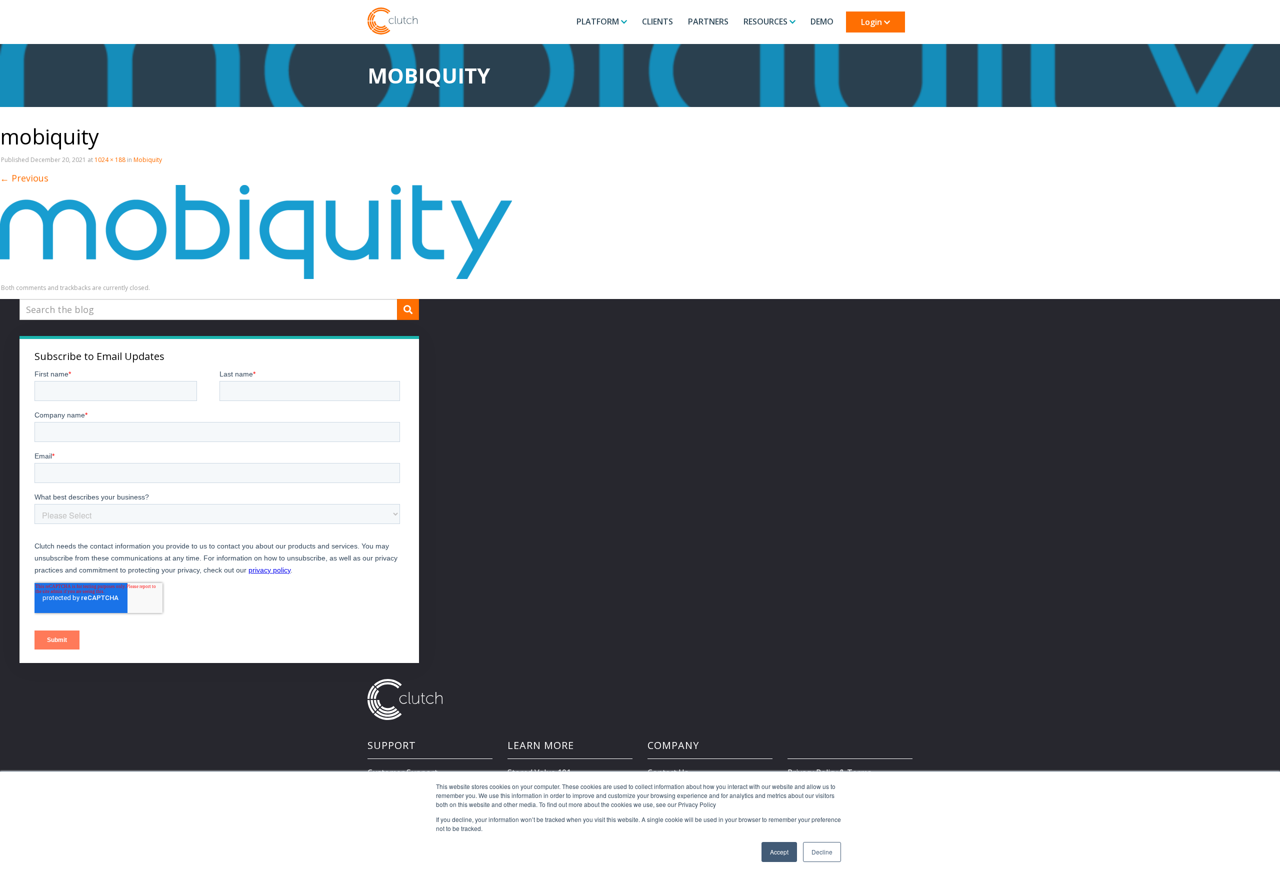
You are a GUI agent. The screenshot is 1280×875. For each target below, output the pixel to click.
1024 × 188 (110, 160)
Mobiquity (148, 160)
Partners (708, 21)
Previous (24, 178)
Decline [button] (822, 852)
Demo (822, 21)
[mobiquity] (256, 231)
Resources (767, 21)
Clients (657, 21)
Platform (598, 21)
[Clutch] (393, 21)
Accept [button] (779, 852)
